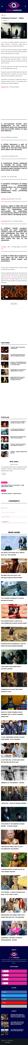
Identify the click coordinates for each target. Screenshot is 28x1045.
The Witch (3, 246)
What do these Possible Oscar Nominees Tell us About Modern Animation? (12, 714)
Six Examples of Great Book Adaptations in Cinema (18, 370)
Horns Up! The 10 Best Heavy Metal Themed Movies (18, 437)
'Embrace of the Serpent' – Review (12, 782)
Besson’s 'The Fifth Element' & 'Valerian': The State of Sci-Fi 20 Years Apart (19, 363)
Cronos (2, 156)
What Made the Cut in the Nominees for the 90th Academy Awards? (18, 378)
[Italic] (4, 517)
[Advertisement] (14, 104)
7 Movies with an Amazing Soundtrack (18, 348)
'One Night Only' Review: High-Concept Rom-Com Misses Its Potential (17, 1023)
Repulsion (3, 86)
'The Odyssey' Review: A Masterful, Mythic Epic (17, 1030)
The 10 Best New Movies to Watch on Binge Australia (18, 355)
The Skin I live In (5, 221)
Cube (2, 176)
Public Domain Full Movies (10, 276)
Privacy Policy (10, 1040)
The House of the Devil (6, 198)
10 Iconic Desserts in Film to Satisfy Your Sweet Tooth (18, 422)
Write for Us (4, 1040)
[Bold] (2, 517)
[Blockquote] (7, 517)
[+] (9, 516)
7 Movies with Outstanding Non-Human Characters (18, 445)
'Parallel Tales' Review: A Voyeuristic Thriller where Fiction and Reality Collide (18, 1016)
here (2, 248)
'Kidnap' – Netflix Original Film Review (19, 452)
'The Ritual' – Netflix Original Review (13, 803)
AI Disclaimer (7, 1042)
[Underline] (5, 517)
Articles (3, 473)
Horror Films (14, 303)
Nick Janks (4, 20)
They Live (3, 137)
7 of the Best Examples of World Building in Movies (18, 430)
